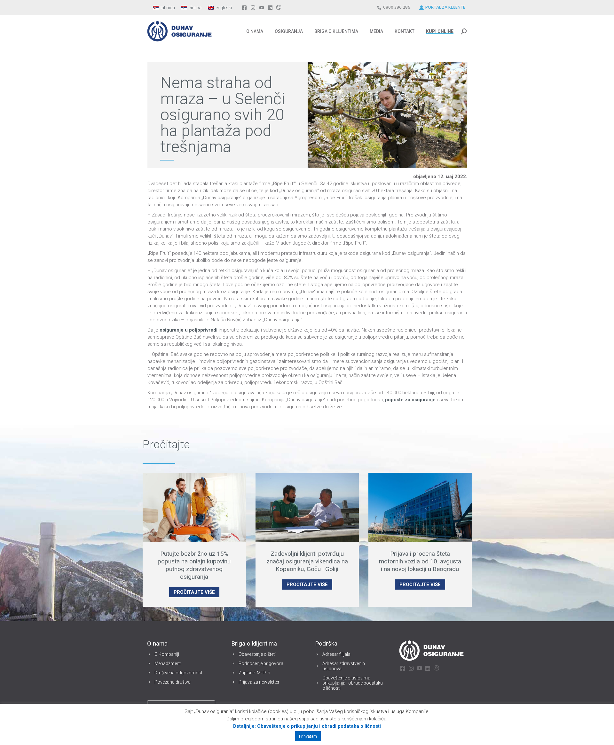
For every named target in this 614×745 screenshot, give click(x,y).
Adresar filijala (336, 654)
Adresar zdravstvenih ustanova (343, 666)
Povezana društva (172, 682)
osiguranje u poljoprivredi (188, 330)
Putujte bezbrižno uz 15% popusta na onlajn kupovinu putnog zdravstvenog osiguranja (194, 565)
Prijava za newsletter (259, 682)
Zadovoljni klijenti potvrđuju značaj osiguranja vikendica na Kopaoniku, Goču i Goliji (307, 561)
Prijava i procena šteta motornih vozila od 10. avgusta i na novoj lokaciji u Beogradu (420, 561)
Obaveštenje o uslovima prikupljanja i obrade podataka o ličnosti (352, 683)
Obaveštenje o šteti (257, 654)
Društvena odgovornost (178, 672)
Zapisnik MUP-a (254, 672)
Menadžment (167, 663)
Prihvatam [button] (308, 736)
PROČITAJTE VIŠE (194, 592)
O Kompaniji (166, 654)
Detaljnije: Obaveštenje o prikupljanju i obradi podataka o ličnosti (307, 726)
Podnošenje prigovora (261, 663)
